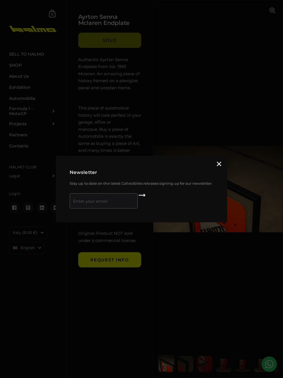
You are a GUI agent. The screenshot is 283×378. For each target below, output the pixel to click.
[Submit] (142, 197)
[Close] (219, 164)
